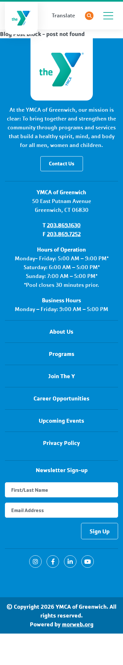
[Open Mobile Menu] (108, 16)
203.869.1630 (64, 225)
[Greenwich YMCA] (62, 69)
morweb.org (77, 624)
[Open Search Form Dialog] (89, 15)
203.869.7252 (64, 234)
